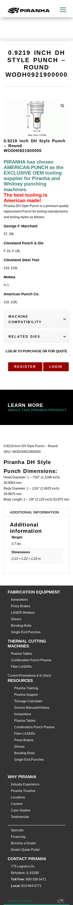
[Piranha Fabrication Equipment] (59, 901)
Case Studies (20, 810)
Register (25, 366)
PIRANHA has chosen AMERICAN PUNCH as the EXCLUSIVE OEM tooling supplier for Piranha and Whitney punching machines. (33, 175)
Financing (18, 836)
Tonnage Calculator (28, 701)
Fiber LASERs (21, 666)
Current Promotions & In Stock (29, 675)
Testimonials (20, 817)
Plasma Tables (21, 653)
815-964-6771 (31, 886)
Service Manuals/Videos (31, 707)
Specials (17, 830)
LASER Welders (23, 612)
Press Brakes (20, 606)
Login (56, 366)
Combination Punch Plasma (31, 660)
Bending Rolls (21, 625)
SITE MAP (26, 901)
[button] (62, 105)
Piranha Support (26, 694)
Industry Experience (25, 784)
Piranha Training (26, 688)
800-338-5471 (36, 879)
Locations (18, 797)
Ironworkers (19, 599)
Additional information (34, 512)
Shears (16, 619)
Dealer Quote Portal (25, 849)
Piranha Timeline (23, 791)
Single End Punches (26, 632)
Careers (17, 804)
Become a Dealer (23, 843)
